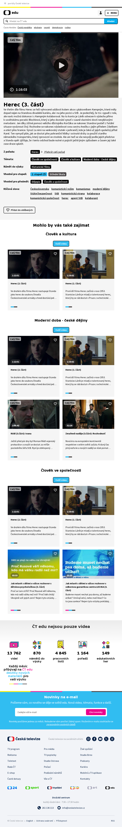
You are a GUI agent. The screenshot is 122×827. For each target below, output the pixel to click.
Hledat (111, 21)
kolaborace (93, 193)
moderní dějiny (101, 189)
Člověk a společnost (56, 181)
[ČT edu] (11, 14)
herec (65, 198)
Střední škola (57, 174)
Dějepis (36, 181)
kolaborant (91, 198)
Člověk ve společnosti (44, 159)
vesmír (47, 27)
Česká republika (25, 27)
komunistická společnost (44, 198)
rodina (68, 27)
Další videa (61, 243)
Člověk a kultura (70, 159)
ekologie (38, 27)
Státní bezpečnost (41, 193)
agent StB (77, 198)
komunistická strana (73, 193)
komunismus (83, 189)
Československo (39, 189)
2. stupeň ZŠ (39, 174)
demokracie (57, 27)
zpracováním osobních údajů (60, 724)
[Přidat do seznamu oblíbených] (55, 254)
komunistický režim (62, 189)
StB (57, 193)
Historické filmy (41, 167)
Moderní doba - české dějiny (100, 159)
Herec (35, 152)
